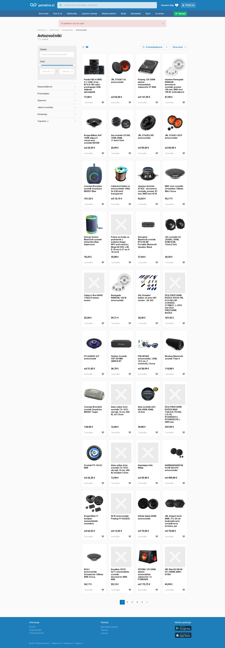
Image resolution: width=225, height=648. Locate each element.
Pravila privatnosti (36, 633)
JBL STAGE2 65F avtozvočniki (146, 136)
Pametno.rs (68, 643)
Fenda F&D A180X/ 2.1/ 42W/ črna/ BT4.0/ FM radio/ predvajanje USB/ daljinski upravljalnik (93, 85)
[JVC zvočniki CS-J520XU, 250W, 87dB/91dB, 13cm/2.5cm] (175, 224)
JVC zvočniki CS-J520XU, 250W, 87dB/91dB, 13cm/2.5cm (173, 241)
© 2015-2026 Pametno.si (39, 643)
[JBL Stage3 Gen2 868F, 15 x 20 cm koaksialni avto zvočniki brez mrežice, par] (175, 503)
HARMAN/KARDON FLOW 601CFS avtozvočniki (174, 467)
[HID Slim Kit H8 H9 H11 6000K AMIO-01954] (175, 557)
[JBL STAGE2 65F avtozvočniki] (148, 123)
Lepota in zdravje (89, 13)
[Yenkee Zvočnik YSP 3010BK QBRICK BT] (121, 343)
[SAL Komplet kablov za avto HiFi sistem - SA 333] (148, 283)
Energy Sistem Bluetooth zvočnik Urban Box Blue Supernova (93, 241)
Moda (123, 13)
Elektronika (72, 13)
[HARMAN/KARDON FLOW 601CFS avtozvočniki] (175, 453)
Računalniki (136, 13)
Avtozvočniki (81, 30)
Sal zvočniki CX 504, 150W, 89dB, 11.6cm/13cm (120, 138)
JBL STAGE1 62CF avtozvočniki (173, 136)
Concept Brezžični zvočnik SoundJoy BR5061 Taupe (93, 409)
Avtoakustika (67, 30)
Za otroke (159, 13)
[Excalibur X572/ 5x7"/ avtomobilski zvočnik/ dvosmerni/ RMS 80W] (121, 557)
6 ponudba (88, 483)
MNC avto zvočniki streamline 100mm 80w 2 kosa (174, 188)
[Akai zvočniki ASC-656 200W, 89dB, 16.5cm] (148, 394)
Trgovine (104, 630)
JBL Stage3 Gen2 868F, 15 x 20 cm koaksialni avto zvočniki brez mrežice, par (173, 521)
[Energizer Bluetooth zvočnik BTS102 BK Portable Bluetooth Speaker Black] (148, 224)
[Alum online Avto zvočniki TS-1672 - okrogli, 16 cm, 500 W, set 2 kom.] (121, 394)
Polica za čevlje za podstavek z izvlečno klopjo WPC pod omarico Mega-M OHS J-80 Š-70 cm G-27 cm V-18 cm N (120, 244)
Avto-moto (43, 13)
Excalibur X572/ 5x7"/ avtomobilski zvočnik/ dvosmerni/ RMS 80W (120, 574)
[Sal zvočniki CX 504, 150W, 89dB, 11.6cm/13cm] (121, 123)
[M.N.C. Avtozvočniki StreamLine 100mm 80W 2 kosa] (94, 557)
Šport (148, 13)
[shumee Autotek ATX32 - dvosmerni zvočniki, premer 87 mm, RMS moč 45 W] (148, 173)
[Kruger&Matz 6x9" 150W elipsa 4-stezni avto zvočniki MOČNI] (94, 123)
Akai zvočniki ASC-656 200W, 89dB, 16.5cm (147, 409)
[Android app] (183, 628)
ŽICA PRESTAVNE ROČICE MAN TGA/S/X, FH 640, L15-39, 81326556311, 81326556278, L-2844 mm (173, 414)
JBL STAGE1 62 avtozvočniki (118, 80)
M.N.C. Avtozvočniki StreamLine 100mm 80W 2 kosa (93, 573)
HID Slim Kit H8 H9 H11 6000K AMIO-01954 (173, 572)
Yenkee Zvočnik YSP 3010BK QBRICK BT (119, 358)
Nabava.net (56, 643)
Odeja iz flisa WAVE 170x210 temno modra (93, 297)
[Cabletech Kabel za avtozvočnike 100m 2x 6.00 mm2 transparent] (121, 173)
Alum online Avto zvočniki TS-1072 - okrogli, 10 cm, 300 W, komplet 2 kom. (120, 469)
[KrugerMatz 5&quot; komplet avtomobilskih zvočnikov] (94, 503)
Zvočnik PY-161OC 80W (93, 466)
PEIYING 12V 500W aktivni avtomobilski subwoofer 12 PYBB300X (147, 574)
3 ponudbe (88, 536)
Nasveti (182, 13)
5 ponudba (142, 102)
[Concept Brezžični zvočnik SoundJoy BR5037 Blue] (94, 173)
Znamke (104, 633)
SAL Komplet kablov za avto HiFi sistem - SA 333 (147, 297)
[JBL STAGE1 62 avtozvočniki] (121, 67)
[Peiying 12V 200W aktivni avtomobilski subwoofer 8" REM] (148, 67)
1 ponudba (88, 102)
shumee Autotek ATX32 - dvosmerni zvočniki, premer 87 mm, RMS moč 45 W (147, 190)
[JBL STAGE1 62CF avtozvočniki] (175, 123)
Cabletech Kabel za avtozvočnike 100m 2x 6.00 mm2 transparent (120, 190)
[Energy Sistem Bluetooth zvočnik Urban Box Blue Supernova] (94, 224)
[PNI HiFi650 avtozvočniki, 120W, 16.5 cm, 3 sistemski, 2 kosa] (148, 343)
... (169, 13)
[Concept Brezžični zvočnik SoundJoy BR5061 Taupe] (94, 394)
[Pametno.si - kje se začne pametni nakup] (41, 5)
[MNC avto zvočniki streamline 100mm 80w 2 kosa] (175, 173)
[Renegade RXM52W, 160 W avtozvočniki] (121, 283)
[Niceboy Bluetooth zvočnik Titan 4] (175, 343)
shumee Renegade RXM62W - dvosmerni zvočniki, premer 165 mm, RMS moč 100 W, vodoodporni (174, 85)
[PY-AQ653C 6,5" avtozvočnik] (94, 343)
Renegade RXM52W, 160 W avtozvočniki (118, 297)
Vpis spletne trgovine (109, 627)
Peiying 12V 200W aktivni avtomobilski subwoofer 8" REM (147, 83)
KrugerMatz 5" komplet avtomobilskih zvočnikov (91, 520)
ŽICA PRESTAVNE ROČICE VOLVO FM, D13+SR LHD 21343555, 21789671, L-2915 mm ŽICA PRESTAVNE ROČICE (174, 304)
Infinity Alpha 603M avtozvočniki (147, 517)
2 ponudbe (115, 102)
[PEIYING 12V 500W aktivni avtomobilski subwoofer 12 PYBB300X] (148, 557)
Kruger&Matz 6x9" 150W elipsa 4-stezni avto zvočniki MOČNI (93, 139)
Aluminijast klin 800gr (145, 466)
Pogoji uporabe (35, 630)
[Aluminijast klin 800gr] (148, 453)
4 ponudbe (88, 153)
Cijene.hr (79, 643)
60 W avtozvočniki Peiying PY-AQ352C (120, 517)
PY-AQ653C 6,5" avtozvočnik (91, 357)
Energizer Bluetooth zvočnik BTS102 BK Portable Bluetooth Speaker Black (147, 242)
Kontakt (32, 627)
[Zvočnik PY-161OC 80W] (94, 453)
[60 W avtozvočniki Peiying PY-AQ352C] (121, 503)
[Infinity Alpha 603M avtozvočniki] (148, 503)
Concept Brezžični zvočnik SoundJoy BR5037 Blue (93, 188)
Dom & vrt (57, 13)
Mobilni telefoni (109, 13)
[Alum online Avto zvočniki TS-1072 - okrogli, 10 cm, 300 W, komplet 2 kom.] (121, 453)
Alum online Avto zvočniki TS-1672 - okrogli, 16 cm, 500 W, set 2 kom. (120, 411)
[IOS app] (183, 635)
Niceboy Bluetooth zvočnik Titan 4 (174, 357)
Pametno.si (42, 30)
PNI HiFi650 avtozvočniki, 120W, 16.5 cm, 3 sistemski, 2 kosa (147, 360)
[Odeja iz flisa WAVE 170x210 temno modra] (94, 283)
